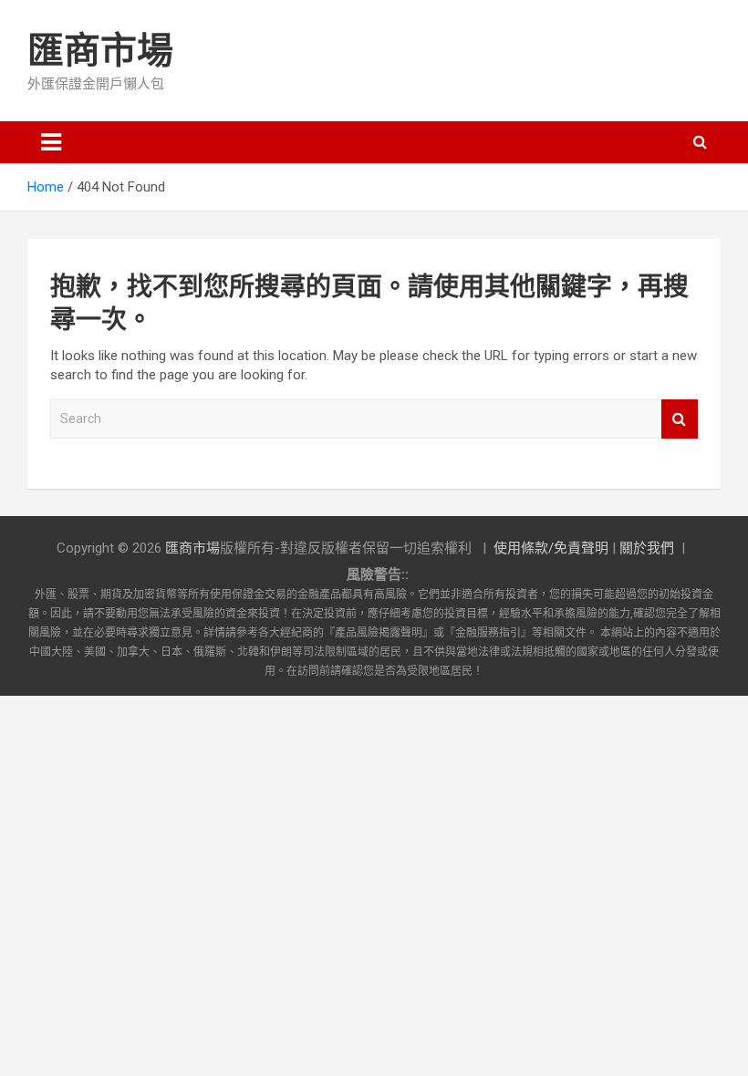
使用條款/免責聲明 (550, 548)
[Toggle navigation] (51, 142)
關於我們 (646, 548)
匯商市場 (100, 50)
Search (679, 419)
